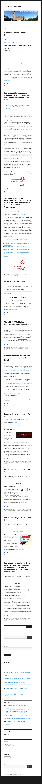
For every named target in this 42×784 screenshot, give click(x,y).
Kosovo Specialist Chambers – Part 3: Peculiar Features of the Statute (15, 247)
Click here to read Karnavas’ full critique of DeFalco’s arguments (14, 393)
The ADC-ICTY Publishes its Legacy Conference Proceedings (17, 323)
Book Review (20, 314)
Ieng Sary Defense (8, 744)
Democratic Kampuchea (23, 77)
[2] (7, 611)
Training (10, 348)
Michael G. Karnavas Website (10, 745)
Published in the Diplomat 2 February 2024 (11, 42)
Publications (29, 191)
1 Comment (23, 275)
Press (30, 85)
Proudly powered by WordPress (17, 774)
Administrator (8, 191)
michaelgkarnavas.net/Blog (13, 6)
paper (21, 117)
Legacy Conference (21, 334)
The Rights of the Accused (22, 338)
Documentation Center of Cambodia (26, 115)
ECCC (19, 85)
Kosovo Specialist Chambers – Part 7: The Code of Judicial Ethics (14, 258)
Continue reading (7, 80)
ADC (13, 348)
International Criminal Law (24, 85)
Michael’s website (14, 422)
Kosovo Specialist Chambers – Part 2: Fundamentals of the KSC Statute (15, 246)
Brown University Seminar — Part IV (17, 415)
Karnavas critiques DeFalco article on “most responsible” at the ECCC (17, 357)
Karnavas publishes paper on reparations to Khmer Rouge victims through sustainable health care (17, 96)
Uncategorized (6, 406)
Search (5, 635)
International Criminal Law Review (21, 214)
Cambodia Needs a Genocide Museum (15, 33)
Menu (35, 7)
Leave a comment (25, 192)
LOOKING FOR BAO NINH (14, 281)
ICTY (18, 347)
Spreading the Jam (8, 747)
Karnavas (8, 315)
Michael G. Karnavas (9, 85)
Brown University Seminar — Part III (17, 470)
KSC (25, 274)
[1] (8, 445)
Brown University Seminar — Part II (17, 518)
